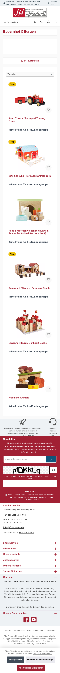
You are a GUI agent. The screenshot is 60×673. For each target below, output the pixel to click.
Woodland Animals (18, 397)
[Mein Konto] (48, 22)
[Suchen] (35, 22)
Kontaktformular (26, 532)
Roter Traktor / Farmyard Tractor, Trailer (26, 119)
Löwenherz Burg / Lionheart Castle (27, 343)
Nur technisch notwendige (40, 660)
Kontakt (8, 630)
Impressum (38, 630)
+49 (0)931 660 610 (14, 515)
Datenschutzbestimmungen (31, 495)
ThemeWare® (40, 644)
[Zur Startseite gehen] (30, 13)
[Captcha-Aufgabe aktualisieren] (53, 470)
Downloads (50, 630)
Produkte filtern (31, 61)
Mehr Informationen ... (42, 653)
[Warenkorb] (55, 22)
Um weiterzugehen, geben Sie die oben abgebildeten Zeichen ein (30, 477)
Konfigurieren (15, 660)
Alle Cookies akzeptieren (31, 668)
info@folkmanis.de (13, 527)
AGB (29, 497)
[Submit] (51, 459)
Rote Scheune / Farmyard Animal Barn (29, 175)
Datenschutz (19, 630)
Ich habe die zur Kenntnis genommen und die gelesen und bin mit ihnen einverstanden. (31, 497)
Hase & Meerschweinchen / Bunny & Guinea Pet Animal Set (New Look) (28, 232)
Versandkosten (49, 636)
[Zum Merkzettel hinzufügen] (48, 110)
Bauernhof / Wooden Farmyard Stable (29, 288)
